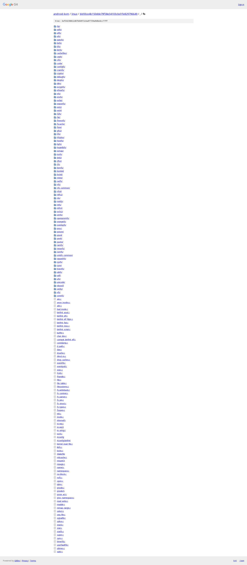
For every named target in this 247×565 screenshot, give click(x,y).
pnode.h (60, 491)
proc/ (59, 228)
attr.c (59, 305)
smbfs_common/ (65, 255)
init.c (59, 413)
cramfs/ (60, 70)
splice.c (60, 521)
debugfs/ (61, 76)
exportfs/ (61, 103)
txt (235, 560)
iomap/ (60, 150)
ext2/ (59, 107)
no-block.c (61, 474)
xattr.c (60, 551)
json (242, 560)
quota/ (60, 241)
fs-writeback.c (63, 390)
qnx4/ (59, 235)
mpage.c (61, 464)
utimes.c (61, 548)
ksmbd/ (60, 171)
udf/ (59, 275)
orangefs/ (61, 221)
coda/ (59, 63)
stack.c (60, 524)
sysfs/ (59, 262)
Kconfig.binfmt (63, 440)
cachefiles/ (62, 53)
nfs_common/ (63, 188)
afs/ (59, 36)
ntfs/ (59, 204)
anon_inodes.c (63, 302)
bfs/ (59, 46)
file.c (59, 379)
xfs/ (58, 292)
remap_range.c (64, 507)
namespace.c (63, 470)
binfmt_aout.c (63, 312)
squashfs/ (61, 258)
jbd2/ (59, 157)
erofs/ (60, 97)
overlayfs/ (61, 225)
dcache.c (61, 353)
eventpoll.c (62, 366)
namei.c (60, 467)
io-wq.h (60, 427)
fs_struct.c (61, 403)
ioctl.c (59, 433)
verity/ (60, 289)
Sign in (241, 4)
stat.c (59, 528)
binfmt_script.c (63, 329)
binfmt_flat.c (62, 322)
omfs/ (60, 214)
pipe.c (59, 484)
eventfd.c (61, 363)
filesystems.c (63, 386)
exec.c (60, 369)
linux (74, 14)
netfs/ (59, 181)
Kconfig (60, 437)
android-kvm (61, 14)
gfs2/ (59, 130)
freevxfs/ (61, 120)
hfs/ (59, 134)
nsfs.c (59, 477)
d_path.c (61, 346)
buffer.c (60, 332)
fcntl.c (59, 373)
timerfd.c (61, 541)
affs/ (59, 33)
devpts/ (60, 80)
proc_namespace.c (65, 497)
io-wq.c (60, 423)
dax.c (59, 349)
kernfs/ (60, 167)
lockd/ (60, 174)
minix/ (60, 177)
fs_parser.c (62, 396)
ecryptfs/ (61, 87)
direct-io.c (61, 356)
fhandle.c (61, 376)
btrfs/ (59, 49)
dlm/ (59, 83)
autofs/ (60, 39)
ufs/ (59, 278)
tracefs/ (60, 268)
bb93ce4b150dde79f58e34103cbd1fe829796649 (108, 14)
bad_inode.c (62, 309)
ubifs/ (59, 272)
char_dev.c (62, 336)
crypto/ (60, 73)
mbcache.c (62, 457)
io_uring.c (61, 430)
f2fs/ (59, 113)
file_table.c (62, 383)
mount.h (61, 460)
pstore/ (60, 231)
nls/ (58, 198)
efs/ (59, 93)
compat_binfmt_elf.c (66, 339)
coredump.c (62, 342)
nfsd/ (59, 191)
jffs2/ (59, 161)
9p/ (58, 26)
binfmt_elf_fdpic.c (65, 319)
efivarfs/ (61, 90)
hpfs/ (59, 144)
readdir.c (61, 504)
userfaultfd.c (62, 545)
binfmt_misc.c (63, 326)
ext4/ (59, 110)
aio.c (59, 299)
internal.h (61, 420)
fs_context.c (62, 393)
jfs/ (58, 164)
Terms (33, 560)
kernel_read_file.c (65, 444)
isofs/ (59, 154)
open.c (60, 481)
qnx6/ (59, 238)
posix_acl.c (62, 494)
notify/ (60, 201)
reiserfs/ (61, 248)
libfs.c (59, 447)
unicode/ (61, 282)
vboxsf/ (60, 285)
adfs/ (59, 29)
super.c (60, 534)
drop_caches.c (63, 359)
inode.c (60, 417)
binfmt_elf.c (62, 316)
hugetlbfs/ (61, 147)
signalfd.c (61, 518)
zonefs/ (60, 295)
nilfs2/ (60, 194)
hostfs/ (60, 140)
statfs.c (60, 531)
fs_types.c (61, 407)
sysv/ (59, 265)
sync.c (60, 538)
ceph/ (59, 56)
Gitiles (17, 560)
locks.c (60, 450)
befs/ (59, 43)
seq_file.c (61, 514)
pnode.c (60, 487)
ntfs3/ (59, 208)
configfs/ (61, 66)
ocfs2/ (60, 211)
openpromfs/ (63, 218)
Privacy (25, 560)
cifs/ (59, 60)
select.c (60, 511)
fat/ (58, 117)
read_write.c (62, 501)
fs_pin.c (60, 400)
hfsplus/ (60, 137)
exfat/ (59, 100)
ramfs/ (60, 245)
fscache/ (61, 124)
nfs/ (59, 184)
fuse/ (59, 127)
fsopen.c (61, 410)
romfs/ (60, 251)
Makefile (61, 454)
